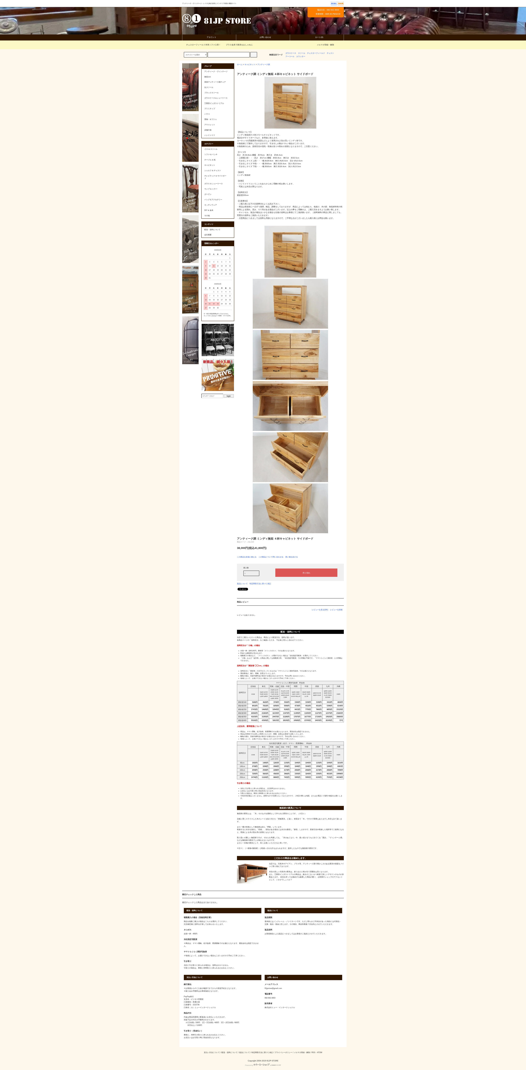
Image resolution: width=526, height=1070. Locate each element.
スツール (301, 53)
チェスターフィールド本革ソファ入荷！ (203, 45)
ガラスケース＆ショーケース (216, 98)
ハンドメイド (209, 135)
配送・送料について (212, 230)
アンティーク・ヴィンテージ (216, 71)
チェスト (330, 53)
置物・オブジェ (210, 119)
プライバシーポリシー (283, 1052)
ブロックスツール (211, 93)
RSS (313, 1052)
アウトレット (209, 125)
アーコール (289, 56)
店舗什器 (207, 130)
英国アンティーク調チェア (215, 82)
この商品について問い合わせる (270, 557)
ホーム (239, 65)
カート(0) (319, 37)
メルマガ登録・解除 (325, 45)
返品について (242, 584)
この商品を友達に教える (247, 557)
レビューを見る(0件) (320, 610)
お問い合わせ (265, 37)
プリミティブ (209, 109)
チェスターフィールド (316, 53)
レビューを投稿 (336, 610)
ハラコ (207, 114)
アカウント (211, 37)
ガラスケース (290, 53)
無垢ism (207, 77)
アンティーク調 (263, 65)
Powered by (249, 1065)
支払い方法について (212, 1052)
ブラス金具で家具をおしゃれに (239, 45)
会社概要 (207, 235)
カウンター (300, 56)
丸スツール (208, 87)
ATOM (319, 1052)
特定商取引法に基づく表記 (260, 584)
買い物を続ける (291, 557)
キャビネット (250, 65)
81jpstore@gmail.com (273, 988)
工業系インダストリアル (214, 103)
